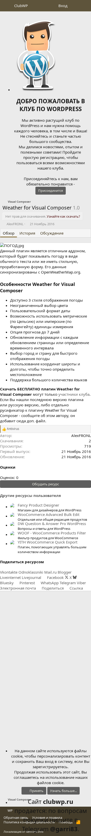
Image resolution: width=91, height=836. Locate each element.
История (27, 233)
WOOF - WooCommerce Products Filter (52, 532)
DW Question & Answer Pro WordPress (52, 523)
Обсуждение (51, 233)
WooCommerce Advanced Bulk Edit (48, 514)
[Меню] (7, 6)
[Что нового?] (75, 5)
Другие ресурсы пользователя (30, 495)
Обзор (8, 233)
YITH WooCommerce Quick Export (47, 542)
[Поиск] (85, 5)
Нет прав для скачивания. (42, 216)
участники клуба (73, 394)
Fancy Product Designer (38, 505)
